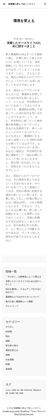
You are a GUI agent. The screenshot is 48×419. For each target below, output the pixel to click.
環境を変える (29, 39)
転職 (8, 364)
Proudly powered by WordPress (16, 411)
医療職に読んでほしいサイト (22, 4)
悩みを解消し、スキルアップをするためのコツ (23, 290)
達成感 (9, 369)
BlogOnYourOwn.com (24, 414)
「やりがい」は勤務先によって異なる (23, 277)
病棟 (8, 355)
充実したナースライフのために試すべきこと (24, 45)
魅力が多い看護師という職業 (19, 301)
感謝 (8, 341)
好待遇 (9, 332)
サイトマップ (12, 306)
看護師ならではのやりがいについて (22, 297)
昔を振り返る (18, 39)
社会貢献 (10, 360)
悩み (8, 336)
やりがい (10, 327)
